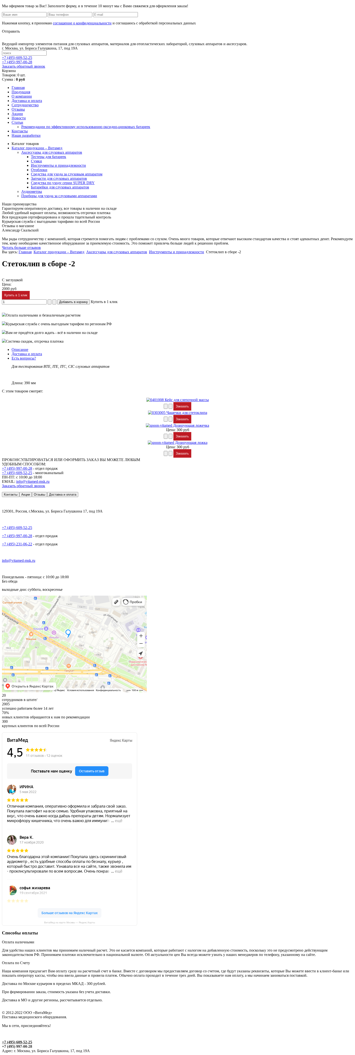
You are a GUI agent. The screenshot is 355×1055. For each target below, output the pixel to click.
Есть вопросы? (24, 358)
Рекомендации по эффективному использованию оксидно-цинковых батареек (85, 127)
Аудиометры (31, 191)
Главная (18, 88)
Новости (19, 118)
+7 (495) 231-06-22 (17, 544)
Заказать (182, 406)
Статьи (17, 122)
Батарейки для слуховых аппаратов (60, 187)
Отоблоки (39, 170)
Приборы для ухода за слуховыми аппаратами (59, 196)
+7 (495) (17, 58)
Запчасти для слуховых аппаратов (59, 178)
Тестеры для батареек (48, 157)
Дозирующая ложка (190, 443)
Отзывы (18, 109)
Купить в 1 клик (15, 295)
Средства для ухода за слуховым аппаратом (66, 174)
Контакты (20, 131)
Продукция (21, 92)
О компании (22, 96)
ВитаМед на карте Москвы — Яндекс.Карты (69, 922)
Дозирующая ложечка (190, 425)
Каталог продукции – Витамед (37, 148)
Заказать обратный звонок (23, 66)
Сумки (36, 161)
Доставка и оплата (27, 101)
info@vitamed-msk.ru (33, 481)
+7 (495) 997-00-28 (17, 468)
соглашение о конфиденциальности (82, 23)
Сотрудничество (25, 105)
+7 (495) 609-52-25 (17, 473)
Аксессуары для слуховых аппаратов (51, 152)
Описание (20, 349)
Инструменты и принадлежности (58, 165)
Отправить (11, 31)
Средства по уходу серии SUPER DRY (63, 183)
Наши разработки (26, 135)
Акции (17, 114)
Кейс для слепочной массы (186, 400)
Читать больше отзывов (21, 248)
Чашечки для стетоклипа (186, 413)
